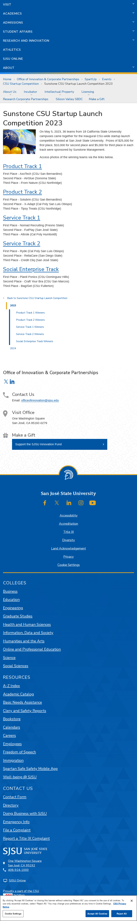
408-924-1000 (18, 870)
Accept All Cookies (97, 913)
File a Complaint (17, 830)
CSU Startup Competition (21, 84)
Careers (9, 735)
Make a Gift (97, 99)
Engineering (13, 607)
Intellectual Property (59, 92)
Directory (11, 805)
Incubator (30, 92)
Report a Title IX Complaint (26, 838)
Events (106, 79)
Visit (7, 5)
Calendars (11, 727)
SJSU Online (13, 59)
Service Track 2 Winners (30, 334)
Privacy (68, 557)
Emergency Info (16, 821)
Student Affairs (18, 32)
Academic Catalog (18, 694)
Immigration (13, 760)
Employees (12, 743)
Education (11, 599)
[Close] (131, 900)
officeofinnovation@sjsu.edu (40, 400)
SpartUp (91, 79)
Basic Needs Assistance (22, 702)
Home (7, 79)
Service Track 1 (21, 217)
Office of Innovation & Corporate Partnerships (48, 79)
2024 (13, 348)
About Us (9, 92)
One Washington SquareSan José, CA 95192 (25, 863)
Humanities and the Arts (23, 641)
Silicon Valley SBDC (69, 99)
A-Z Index (11, 685)
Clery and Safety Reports (24, 710)
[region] (68, 908)
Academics (12, 14)
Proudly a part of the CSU (21, 891)
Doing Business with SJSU (25, 813)
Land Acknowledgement (68, 548)
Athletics (12, 50)
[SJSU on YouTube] (92, 502)
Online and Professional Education (32, 649)
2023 (13, 305)
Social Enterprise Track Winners (34, 341)
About (9, 68)
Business (10, 591)
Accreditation (68, 524)
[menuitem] (10, 91)
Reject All (122, 913)
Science (9, 657)
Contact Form (14, 796)
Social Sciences (15, 665)
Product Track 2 (22, 192)
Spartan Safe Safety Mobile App (30, 768)
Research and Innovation (26, 41)
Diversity (68, 540)
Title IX (68, 532)
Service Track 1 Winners (30, 327)
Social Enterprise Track (31, 269)
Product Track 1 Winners (30, 313)
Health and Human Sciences (27, 624)
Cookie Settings (68, 565)
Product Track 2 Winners (30, 320)
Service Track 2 (21, 243)
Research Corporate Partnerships (25, 99)
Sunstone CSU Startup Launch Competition (42, 298)
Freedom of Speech (19, 752)
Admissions (13, 23)
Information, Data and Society (28, 632)
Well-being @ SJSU (20, 777)
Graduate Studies (17, 616)
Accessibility (69, 515)
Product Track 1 (22, 166)
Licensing (88, 92)
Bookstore (12, 718)
